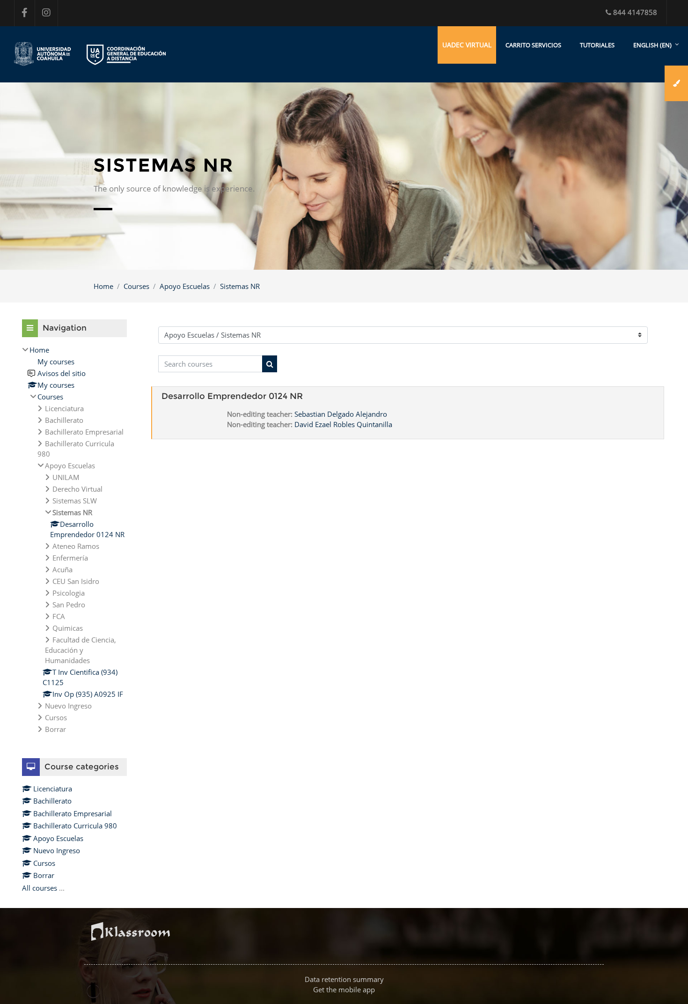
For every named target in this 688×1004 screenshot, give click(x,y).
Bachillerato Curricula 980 (75, 825)
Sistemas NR (240, 286)
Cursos (44, 863)
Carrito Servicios (533, 45)
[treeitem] (74, 539)
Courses (136, 286)
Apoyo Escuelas (185, 286)
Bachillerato (52, 800)
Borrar (43, 875)
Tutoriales (597, 45)
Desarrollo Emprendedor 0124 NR (232, 396)
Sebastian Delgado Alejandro (340, 414)
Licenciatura (52, 788)
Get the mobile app (344, 989)
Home (103, 286)
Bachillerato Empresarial (72, 813)
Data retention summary (344, 979)
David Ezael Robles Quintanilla (343, 424)
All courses (39, 888)
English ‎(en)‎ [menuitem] (652, 45)
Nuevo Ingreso (56, 850)
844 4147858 (635, 12)
